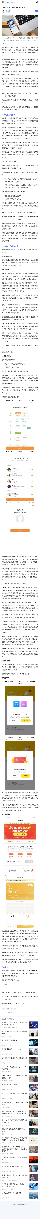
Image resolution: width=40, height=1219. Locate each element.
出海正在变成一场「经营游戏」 (12, 1193)
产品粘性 (13, 1008)
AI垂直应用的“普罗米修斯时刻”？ (13, 1166)
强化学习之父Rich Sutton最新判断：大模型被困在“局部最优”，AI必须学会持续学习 (14, 1149)
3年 (3, 1008)
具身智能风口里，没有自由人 (11, 1049)
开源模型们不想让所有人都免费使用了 (14, 1058)
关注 (36, 11)
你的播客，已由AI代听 (9, 1084)
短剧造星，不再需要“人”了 (10, 1040)
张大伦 (8, 11)
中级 (8, 1008)
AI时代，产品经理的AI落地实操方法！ (14, 1093)
